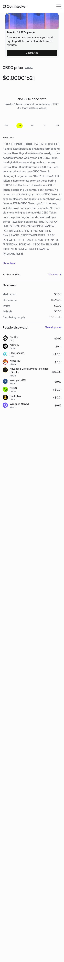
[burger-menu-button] (58, 6)
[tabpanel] (19, 80)
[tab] (6, 125)
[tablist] (32, 125)
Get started (32, 53)
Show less (9, 263)
